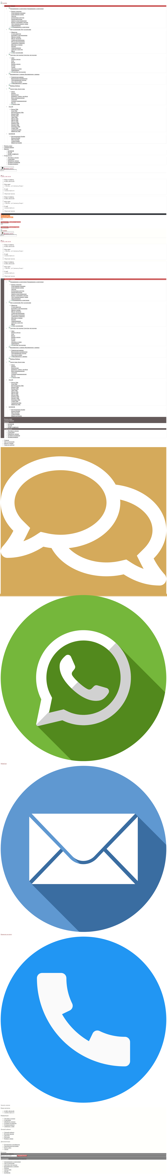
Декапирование (16, 25)
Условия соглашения (14, 162)
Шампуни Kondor (16, 142)
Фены (13, 91)
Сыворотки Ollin (16, 129)
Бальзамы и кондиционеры (19, 35)
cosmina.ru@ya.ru (9, 190)
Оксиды (13, 16)
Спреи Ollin (14, 128)
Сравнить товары (14, 227)
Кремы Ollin (15, 115)
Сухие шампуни (16, 34)
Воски (13, 62)
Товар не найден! (9, 445)
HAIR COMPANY (13, 154)
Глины (13, 67)
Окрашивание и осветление (35, 8)
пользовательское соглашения (17, 1159)
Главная (6, 440)
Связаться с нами (9, 1126)
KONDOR (12, 134)
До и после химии (16, 82)
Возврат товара (8, 1138)
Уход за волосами (25, 29)
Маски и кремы (16, 37)
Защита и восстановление (19, 21)
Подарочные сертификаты (12, 1144)
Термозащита (15, 70)
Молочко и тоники (16, 45)
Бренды (6, 149)
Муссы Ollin (15, 122)
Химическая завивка (17, 77)
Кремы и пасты (15, 64)
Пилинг (13, 46)
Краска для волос (16, 11)
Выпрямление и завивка (32, 74)
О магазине (11, 159)
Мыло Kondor (15, 139)
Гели (12, 61)
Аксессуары (21, 89)
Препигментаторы (16, 19)
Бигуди (13, 102)
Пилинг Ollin (15, 125)
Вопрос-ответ (8, 146)
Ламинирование (16, 48)
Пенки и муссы (15, 59)
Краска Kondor (15, 138)
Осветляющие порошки (18, 13)
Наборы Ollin (15, 123)
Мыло (13, 51)
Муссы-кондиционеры (18, 41)
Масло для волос (16, 38)
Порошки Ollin (15, 126)
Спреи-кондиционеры (17, 40)
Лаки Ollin (14, 117)
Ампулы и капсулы (17, 49)
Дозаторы (14, 99)
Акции (6, 1149)
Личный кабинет (9, 1132)
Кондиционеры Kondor (18, 136)
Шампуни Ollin (15, 131)
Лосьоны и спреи (16, 69)
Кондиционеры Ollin (17, 112)
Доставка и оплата (13, 157)
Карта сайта (7, 1147)
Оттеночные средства (17, 17)
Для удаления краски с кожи (19, 24)
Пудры (13, 65)
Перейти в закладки (15, 222)
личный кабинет (9, 147)
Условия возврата (13, 164)
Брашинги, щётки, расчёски (19, 96)
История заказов (9, 1134)
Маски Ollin (14, 118)
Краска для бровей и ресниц (19, 22)
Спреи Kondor (15, 141)
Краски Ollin (15, 114)
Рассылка (7, 1137)
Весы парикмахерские (18, 98)
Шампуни (14, 32)
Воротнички (15, 95)
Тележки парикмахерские (19, 101)
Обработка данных (13, 161)
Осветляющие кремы (17, 14)
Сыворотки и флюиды (18, 43)
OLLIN (11, 106)
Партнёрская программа (11, 1146)
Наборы (17, 86)
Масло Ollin (14, 120)
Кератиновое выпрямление (19, 78)
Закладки (7, 1135)
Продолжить (4, 222)
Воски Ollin (14, 109)
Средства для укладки (30, 55)
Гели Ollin (14, 111)
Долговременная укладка (18, 80)
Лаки (12, 58)
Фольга (13, 93)
